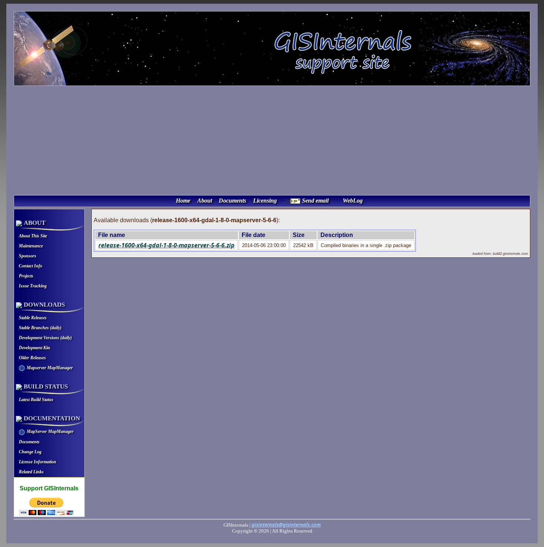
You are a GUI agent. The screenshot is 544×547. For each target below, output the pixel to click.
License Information (37, 461)
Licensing (265, 200)
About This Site (33, 236)
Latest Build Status (36, 399)
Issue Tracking (33, 285)
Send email (315, 200)
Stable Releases (33, 317)
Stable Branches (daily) (40, 327)
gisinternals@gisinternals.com (286, 524)
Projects (26, 275)
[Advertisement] (272, 139)
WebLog (353, 200)
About (204, 200)
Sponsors (27, 256)
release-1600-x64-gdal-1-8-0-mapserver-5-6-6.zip (166, 245)
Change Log (30, 451)
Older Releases (32, 357)
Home (183, 200)
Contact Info (30, 266)
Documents (232, 200)
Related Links (31, 471)
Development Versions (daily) (45, 337)
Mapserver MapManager (50, 367)
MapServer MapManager (50, 431)
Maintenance (31, 246)
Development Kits (34, 347)
